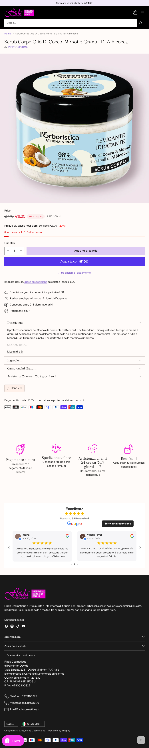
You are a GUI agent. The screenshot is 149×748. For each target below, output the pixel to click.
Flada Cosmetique (35, 730)
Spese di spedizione (35, 281)
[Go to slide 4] (71, 563)
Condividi (16, 388)
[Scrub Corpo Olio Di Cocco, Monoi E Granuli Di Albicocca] (74, 128)
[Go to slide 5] (74, 563)
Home (7, 33)
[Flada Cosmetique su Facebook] (6, 627)
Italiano (10, 723)
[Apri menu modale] (142, 12)
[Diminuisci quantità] (8, 251)
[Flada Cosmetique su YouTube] (23, 627)
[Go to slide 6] (77, 563)
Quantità (9, 243)
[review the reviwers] (67, 536)
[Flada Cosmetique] (19, 12)
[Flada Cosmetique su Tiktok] (18, 627)
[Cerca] (141, 23)
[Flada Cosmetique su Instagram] (12, 627)
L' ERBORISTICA (18, 47)
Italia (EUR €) (33, 723)
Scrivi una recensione (117, 523)
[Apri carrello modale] (135, 12)
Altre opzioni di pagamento (75, 272)
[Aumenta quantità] (21, 251)
